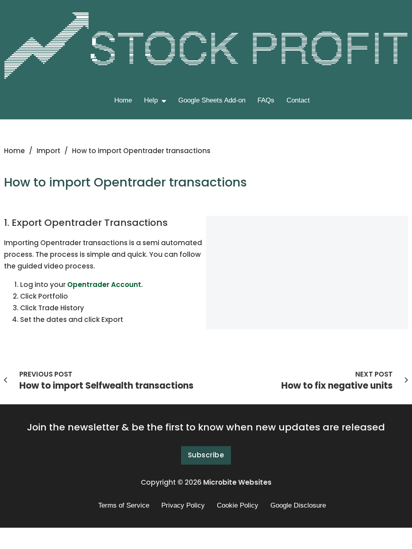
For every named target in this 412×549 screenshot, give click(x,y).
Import (48, 151)
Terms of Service (123, 505)
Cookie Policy (237, 505)
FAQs (266, 100)
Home (123, 100)
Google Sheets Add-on (211, 100)
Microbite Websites (237, 482)
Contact (298, 100)
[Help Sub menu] (164, 100)
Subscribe (206, 455)
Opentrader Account (104, 284)
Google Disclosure (298, 505)
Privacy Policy (183, 505)
